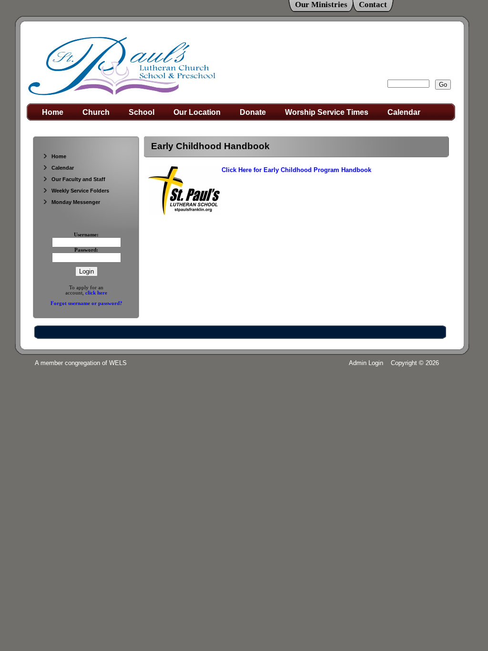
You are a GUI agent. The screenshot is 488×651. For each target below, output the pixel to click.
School (141, 112)
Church (96, 112)
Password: (86, 250)
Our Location (197, 112)
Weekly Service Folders (80, 190)
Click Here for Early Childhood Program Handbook (296, 169)
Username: (86, 234)
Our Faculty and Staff (78, 179)
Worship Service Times (326, 112)
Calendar (403, 112)
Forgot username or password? (86, 303)
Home (52, 112)
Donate (253, 112)
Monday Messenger (75, 202)
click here (96, 292)
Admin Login (366, 362)
